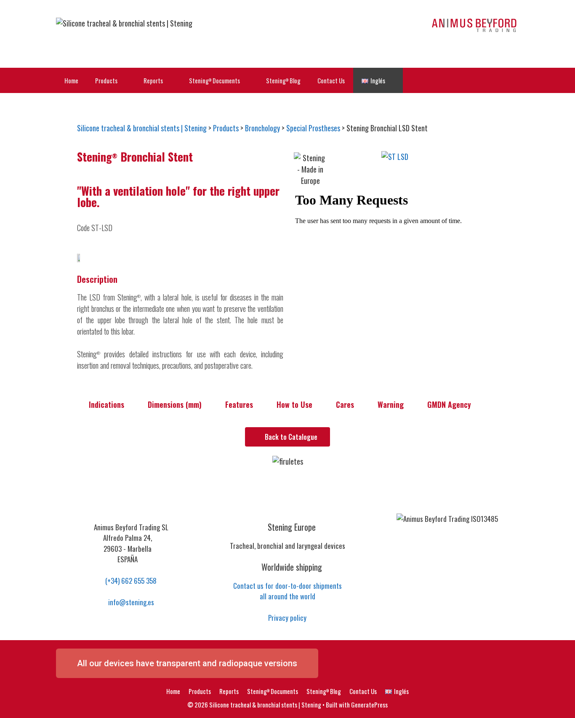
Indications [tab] (106, 404)
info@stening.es (130, 602)
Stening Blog (283, 80)
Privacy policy (287, 617)
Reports (153, 80)
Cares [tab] (345, 404)
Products (106, 80)
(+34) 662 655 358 (130, 580)
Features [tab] (239, 404)
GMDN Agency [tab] (449, 404)
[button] (490, 157)
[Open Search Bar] (506, 80)
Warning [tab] (391, 404)
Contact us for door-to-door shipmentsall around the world (287, 591)
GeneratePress (369, 704)
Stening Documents (214, 80)
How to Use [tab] (294, 404)
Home (71, 80)
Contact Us (331, 80)
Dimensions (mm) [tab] (175, 404)
